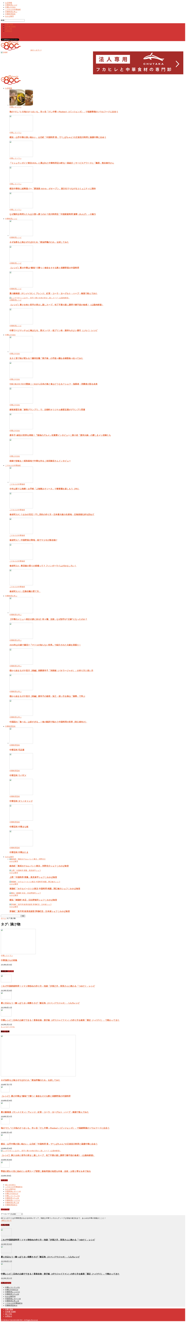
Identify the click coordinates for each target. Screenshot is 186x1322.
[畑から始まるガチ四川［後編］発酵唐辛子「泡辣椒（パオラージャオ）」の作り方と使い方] (21, 664)
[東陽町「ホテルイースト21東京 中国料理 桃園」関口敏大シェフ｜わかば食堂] (34, 882)
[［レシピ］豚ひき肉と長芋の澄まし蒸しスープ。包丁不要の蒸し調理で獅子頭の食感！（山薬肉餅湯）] (39, 298)
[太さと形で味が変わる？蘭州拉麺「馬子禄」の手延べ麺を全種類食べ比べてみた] (21, 352)
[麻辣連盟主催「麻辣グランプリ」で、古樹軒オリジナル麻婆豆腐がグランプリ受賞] (21, 403)
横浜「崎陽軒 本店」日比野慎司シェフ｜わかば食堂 (33, 900)
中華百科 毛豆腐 (16, 750)
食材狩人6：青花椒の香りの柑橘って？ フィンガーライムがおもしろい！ (43, 566)
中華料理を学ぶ (11, 12)
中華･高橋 (9, 24)
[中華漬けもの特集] (18, 954)
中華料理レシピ (11, 5)
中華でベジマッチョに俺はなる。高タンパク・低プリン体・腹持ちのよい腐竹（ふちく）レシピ (53, 330)
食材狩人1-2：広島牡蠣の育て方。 (25, 591)
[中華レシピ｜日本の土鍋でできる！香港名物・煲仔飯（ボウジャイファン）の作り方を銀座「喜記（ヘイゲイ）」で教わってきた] (6, 1016)
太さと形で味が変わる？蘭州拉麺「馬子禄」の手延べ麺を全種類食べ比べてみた (46, 358)
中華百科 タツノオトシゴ (21, 801)
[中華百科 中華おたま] (21, 846)
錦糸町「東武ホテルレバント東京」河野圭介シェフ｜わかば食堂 (39, 866)
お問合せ (8, 31)
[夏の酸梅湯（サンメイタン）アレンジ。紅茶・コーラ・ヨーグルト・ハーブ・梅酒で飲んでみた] (21, 287)
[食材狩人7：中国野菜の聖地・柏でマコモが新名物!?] (21, 533)
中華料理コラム (12, 1198)
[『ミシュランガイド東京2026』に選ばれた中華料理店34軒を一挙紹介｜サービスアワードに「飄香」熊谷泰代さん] (21, 156)
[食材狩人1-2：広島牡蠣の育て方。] (21, 585)
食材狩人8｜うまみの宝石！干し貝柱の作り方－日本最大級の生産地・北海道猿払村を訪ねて (51, 514)
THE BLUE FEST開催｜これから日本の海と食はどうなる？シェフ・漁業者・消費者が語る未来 (53, 384)
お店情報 (8, 3)
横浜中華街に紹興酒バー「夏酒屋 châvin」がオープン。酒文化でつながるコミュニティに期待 (52, 188)
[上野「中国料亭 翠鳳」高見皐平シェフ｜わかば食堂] (25, 870)
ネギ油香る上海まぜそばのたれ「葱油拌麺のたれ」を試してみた (39, 242)
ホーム (3, 918)
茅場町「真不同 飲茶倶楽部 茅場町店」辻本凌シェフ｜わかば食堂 (39, 911)
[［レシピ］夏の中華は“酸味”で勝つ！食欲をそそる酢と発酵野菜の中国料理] (21, 261)
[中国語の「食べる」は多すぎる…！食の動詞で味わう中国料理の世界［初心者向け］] (21, 715)
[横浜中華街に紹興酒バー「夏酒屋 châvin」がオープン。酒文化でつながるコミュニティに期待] (21, 182)
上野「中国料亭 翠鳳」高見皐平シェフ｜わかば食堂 (33, 877)
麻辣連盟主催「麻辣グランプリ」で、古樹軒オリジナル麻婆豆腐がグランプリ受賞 (47, 409)
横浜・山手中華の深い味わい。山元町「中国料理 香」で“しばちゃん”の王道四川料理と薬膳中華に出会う (57, 137)
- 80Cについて (6, 1220)
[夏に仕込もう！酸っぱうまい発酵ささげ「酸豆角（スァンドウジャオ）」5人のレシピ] (6, 999)
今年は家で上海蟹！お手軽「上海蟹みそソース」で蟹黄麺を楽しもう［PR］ (44, 489)
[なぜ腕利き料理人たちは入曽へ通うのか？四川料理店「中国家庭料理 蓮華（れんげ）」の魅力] (21, 208)
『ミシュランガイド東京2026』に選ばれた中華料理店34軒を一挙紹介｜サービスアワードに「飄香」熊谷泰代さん (61, 163)
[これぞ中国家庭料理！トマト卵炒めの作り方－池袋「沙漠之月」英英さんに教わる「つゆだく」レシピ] (6, 982)
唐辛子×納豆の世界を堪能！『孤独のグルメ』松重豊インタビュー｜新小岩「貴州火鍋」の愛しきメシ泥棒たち (60, 435)
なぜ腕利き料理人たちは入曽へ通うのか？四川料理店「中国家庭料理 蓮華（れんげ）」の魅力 (52, 214)
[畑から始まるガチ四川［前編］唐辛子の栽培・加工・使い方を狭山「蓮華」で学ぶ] (21, 689)
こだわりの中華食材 (13, 9)
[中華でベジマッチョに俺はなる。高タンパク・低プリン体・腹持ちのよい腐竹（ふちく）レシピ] (21, 324)
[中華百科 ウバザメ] (21, 769)
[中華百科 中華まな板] (21, 820)
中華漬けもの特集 (9, 960)
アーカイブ (5, 1214)
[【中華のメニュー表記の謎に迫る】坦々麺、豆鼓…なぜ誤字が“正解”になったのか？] (21, 613)
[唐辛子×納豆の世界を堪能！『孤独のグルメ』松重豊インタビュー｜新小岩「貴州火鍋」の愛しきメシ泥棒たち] (21, 429)
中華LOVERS (10, 7)
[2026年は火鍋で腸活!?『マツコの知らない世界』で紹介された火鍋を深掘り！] (21, 638)
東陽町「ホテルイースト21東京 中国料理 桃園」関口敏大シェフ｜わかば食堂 (44, 888)
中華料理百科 (10, 14)
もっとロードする (8, 1027)
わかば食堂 (9, 16)
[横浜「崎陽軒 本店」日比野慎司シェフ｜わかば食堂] (25, 893)
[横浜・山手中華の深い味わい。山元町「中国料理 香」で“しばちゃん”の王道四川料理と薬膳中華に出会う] (21, 131)
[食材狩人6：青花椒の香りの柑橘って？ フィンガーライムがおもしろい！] (21, 559)
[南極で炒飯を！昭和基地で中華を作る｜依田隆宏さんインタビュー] (21, 454)
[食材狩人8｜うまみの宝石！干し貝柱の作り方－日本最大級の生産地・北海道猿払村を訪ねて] (21, 508)
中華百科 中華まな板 (18, 827)
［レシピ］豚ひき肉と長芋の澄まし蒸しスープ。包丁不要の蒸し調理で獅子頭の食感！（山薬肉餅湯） (56, 305)
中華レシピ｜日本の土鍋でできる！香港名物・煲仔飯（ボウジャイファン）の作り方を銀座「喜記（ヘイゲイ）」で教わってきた (60, 1020)
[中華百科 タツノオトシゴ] (21, 794)
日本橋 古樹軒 (10, 26)
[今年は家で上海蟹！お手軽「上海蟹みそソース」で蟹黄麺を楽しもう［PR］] (21, 482)
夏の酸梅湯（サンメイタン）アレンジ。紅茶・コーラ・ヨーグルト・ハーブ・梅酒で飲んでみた (53, 293)
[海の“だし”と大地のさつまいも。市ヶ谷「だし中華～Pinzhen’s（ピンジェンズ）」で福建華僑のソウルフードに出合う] (21, 105)
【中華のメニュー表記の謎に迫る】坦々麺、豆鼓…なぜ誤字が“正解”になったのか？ (48, 619)
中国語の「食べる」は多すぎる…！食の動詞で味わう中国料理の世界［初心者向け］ (48, 722)
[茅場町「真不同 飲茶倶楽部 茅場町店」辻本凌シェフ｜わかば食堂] (30, 904)
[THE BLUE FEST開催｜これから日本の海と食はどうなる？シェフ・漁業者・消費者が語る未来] (21, 377)
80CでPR (8, 29)
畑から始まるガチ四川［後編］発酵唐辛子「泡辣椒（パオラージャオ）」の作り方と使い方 (51, 670)
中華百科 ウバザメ (17, 775)
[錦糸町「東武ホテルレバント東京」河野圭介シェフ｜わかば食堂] (27, 859)
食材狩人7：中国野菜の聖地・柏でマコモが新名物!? (33, 540)
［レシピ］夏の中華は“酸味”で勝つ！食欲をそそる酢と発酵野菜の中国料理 (44, 268)
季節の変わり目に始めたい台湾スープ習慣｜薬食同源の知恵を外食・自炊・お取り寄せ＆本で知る (46, 1171)
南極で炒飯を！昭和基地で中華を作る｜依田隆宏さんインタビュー (40, 461)
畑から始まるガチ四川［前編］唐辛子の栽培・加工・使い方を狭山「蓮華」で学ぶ (47, 696)
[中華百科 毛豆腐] (21, 743)
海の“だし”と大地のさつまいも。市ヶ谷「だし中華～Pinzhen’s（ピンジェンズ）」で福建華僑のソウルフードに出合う (63, 112)
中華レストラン (15, 107)
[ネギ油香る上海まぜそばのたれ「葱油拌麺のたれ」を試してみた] (21, 235)
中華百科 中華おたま (18, 852)
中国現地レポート (13, 1191)
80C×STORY (10, 1185)
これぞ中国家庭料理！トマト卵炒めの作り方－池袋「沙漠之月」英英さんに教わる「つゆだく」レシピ (48, 986)
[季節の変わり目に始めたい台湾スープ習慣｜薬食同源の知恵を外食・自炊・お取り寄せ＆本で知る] (5, 1167)
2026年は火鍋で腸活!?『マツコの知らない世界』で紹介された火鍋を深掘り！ (45, 645)
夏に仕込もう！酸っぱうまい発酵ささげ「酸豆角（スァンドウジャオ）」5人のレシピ (40, 1003)
